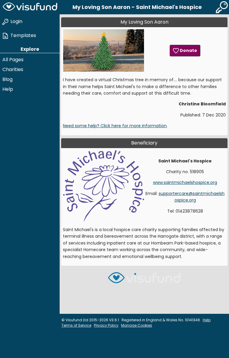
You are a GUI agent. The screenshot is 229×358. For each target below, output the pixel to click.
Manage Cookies (136, 325)
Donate (188, 50)
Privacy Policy (106, 325)
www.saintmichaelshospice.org (185, 182)
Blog (7, 79)
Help (7, 89)
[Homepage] (30, 7)
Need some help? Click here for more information (115, 126)
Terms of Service (76, 325)
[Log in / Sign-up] (222, 7)
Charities (12, 69)
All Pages (13, 59)
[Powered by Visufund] (144, 280)
